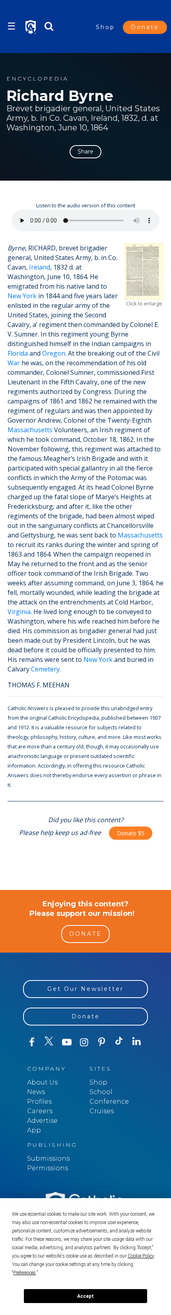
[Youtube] (67, 1042)
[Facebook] (32, 1042)
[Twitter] (49, 1042)
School (101, 1092)
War (14, 362)
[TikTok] (119, 1042)
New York (22, 295)
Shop (105, 27)
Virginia (19, 611)
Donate (145, 27)
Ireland (39, 267)
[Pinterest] (102, 1042)
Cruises (101, 1111)
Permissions (47, 1168)
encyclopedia (37, 78)
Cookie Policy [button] (141, 1256)
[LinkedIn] (137, 1041)
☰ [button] (11, 26)
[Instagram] (84, 1042)
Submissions (48, 1158)
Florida (18, 353)
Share (85, 151)
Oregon (53, 353)
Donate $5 (130, 833)
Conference (109, 1101)
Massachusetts (30, 429)
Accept (85, 1296)
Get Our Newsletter (85, 988)
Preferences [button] (24, 1273)
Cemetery (45, 669)
